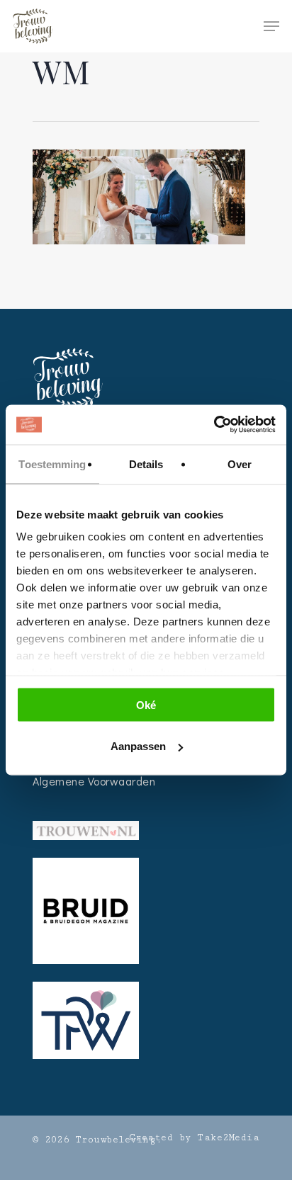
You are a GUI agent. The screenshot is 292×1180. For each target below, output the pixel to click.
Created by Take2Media (194, 1137)
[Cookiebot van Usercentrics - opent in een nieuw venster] (214, 425)
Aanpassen (138, 746)
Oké (146, 704)
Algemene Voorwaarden (94, 780)
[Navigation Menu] (271, 26)
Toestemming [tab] (52, 464)
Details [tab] (146, 464)
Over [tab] (240, 464)
